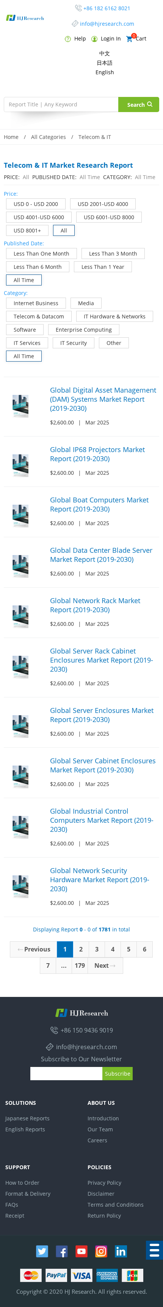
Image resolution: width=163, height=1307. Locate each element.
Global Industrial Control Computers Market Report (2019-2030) (102, 820)
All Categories (48, 136)
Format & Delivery (27, 1193)
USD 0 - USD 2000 (36, 203)
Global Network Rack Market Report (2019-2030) (95, 605)
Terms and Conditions (116, 1204)
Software (25, 329)
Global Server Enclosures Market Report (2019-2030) (102, 715)
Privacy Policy (104, 1182)
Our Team (100, 1129)
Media (86, 303)
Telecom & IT (94, 136)
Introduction (103, 1118)
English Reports (25, 1129)
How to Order (22, 1182)
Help (79, 38)
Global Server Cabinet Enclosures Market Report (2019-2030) (103, 765)
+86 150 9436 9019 (87, 1030)
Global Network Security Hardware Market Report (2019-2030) (99, 879)
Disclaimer (101, 1193)
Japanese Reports (27, 1118)
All (64, 230)
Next (101, 965)
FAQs (11, 1204)
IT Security (73, 342)
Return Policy (104, 1215)
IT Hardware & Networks (115, 316)
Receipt (14, 1215)
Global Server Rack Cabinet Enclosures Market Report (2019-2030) (101, 660)
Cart (139, 38)
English (105, 72)
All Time (24, 280)
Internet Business (36, 303)
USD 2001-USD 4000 (103, 203)
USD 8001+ (27, 230)
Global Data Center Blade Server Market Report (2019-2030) (101, 555)
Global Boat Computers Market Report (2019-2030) (99, 504)
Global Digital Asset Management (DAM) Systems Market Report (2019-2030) (103, 399)
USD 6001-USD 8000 (109, 217)
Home (11, 136)
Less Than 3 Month (113, 253)
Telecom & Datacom (39, 316)
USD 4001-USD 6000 (39, 217)
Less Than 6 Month (38, 266)
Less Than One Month (41, 253)
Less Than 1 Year (103, 266)
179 (80, 965)
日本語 (105, 62)
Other (114, 342)
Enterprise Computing (84, 329)
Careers (97, 1140)
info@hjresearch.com (107, 23)
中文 (104, 53)
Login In (110, 38)
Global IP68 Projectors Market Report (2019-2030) (97, 454)
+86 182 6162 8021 (106, 8)
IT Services (27, 342)
